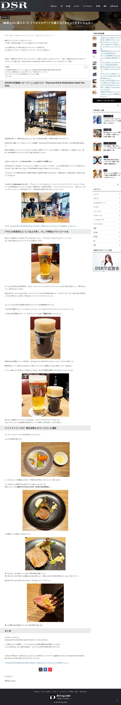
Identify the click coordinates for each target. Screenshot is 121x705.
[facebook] (45, 669)
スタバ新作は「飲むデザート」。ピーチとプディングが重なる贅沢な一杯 (112, 148)
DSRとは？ (54, 6)
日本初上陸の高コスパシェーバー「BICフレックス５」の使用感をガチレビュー (110, 94)
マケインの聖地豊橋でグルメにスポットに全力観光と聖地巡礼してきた (110, 58)
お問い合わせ (114, 6)
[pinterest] (50, 669)
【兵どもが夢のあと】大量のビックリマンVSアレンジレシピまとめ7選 (110, 46)
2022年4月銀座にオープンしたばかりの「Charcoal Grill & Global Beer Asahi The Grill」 (34, 70)
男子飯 (98, 6)
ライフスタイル (87, 6)
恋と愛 (68, 6)
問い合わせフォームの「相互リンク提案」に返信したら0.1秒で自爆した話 (112, 134)
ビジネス (76, 6)
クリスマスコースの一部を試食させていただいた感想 (23, 74)
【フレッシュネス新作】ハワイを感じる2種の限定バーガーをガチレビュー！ (112, 175)
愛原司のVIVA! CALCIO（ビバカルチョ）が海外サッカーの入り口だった (110, 69)
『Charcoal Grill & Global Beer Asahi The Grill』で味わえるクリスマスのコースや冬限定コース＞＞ (37, 663)
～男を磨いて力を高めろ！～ (64, 698)
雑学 (105, 6)
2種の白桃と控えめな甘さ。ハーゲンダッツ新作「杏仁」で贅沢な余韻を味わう (112, 162)
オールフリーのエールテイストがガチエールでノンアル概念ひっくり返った (112, 121)
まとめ (9, 76)
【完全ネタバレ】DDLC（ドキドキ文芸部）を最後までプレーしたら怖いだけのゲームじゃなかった (110, 40)
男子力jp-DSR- (64, 696)
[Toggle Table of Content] (85, 67)
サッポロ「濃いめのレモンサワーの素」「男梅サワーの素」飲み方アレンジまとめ (110, 87)
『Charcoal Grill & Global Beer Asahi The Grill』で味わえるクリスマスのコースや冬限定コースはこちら (42, 226)
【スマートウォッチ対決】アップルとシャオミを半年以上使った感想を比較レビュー (110, 76)
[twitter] (41, 669)
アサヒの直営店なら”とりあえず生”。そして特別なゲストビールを (27, 72)
